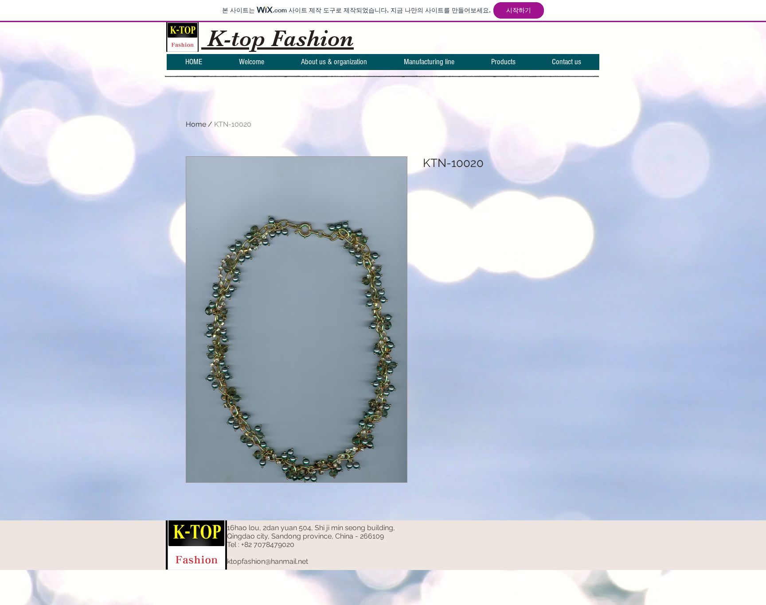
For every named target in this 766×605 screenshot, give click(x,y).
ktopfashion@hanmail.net (267, 561)
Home (196, 124)
